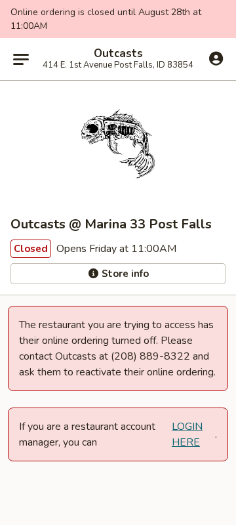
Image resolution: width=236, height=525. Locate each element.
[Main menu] (21, 59)
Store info (124, 273)
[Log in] (216, 58)
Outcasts (118, 53)
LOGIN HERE (187, 434)
